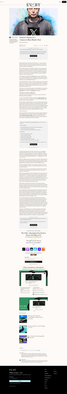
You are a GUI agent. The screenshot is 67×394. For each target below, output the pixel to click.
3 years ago (25, 352)
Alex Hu (22, 352)
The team (46, 379)
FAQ (45, 383)
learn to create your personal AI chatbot (32, 122)
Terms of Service (26, 384)
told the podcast (41, 97)
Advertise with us (47, 377)
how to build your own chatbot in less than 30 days (35, 218)
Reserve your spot (33, 144)
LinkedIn (55, 371)
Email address (27, 257)
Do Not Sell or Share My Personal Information (14, 383)
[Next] (46, 304)
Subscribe (64, 1)
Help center (46, 373)
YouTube (55, 373)
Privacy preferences (48, 375)
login (24, 350)
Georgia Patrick (23, 359)
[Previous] (20, 304)
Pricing (46, 381)
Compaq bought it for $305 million (27, 115)
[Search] (3, 2)
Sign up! (38, 350)
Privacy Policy (21, 384)
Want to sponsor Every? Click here (33, 58)
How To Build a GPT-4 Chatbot (30, 49)
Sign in (60, 1)
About (46, 369)
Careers (46, 371)
